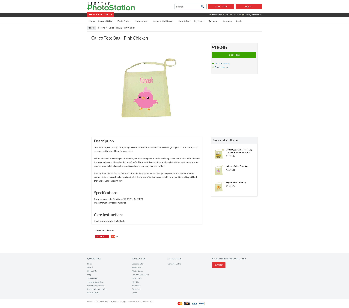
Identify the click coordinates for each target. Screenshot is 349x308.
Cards (239, 21)
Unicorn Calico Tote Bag (237, 166)
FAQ (89, 275)
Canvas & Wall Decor (163, 21)
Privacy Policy (93, 293)
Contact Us (92, 271)
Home (92, 21)
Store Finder (92, 278)
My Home (213, 21)
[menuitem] (215, 15)
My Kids (198, 21)
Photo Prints (123, 21)
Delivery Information (252, 15)
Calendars (227, 21)
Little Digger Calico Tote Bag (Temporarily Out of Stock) (239, 151)
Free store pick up (222, 63)
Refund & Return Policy (96, 289)
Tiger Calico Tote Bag (236, 182)
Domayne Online (174, 264)
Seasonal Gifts (105, 21)
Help (226, 15)
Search (90, 267)
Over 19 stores (221, 67)
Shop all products (100, 14)
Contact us (236, 15)
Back (92, 28)
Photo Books (141, 21)
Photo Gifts (183, 21)
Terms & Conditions (95, 282)
